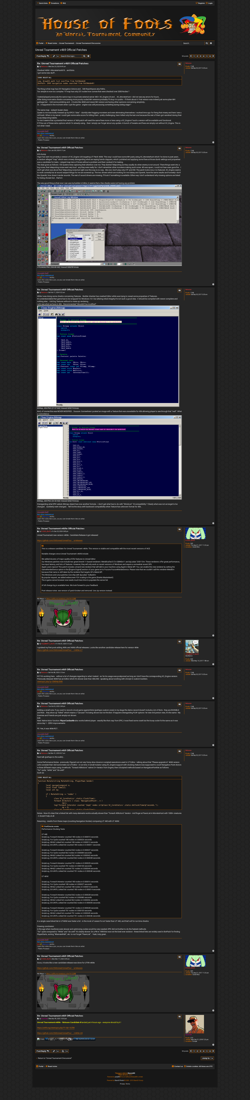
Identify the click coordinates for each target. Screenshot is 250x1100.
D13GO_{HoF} (190, 540)
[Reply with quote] (179, 64)
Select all (47, 78)
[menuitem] (53, 3)
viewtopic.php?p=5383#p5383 (50, 681)
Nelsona (188, 63)
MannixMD (131, 1073)
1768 (192, 66)
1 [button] (194, 56)
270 (191, 1038)
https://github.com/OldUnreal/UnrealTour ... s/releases (59, 540)
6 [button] (210, 56)
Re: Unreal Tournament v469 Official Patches (62, 63)
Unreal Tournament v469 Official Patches (61, 50)
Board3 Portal (119, 1080)
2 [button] (197, 56)
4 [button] (203, 56)
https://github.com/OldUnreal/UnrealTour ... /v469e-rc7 (59, 650)
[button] (190, 56)
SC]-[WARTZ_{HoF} (192, 654)
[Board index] (74, 24)
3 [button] (200, 56)
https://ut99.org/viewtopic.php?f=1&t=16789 (56, 1028)
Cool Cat (188, 1034)
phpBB (117, 1077)
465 (191, 659)
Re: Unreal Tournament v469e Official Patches (60, 528)
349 (191, 543)
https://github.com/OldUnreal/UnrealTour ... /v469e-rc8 (59, 1033)
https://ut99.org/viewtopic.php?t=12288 (61, 599)
